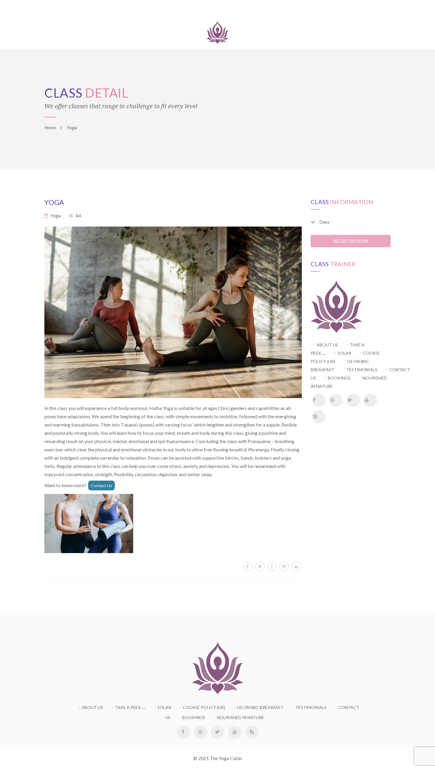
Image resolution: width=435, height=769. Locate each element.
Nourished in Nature (240, 717)
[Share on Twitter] (260, 566)
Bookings (339, 377)
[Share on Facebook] (247, 566)
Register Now (350, 241)
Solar (164, 707)
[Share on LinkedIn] (296, 566)
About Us (92, 707)
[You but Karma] (217, 31)
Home (50, 127)
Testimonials (310, 707)
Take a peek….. (130, 707)
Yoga (55, 215)
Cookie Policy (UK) (204, 707)
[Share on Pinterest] (284, 566)
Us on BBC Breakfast (340, 365)
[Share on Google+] (272, 566)
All (78, 215)
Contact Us (101, 485)
